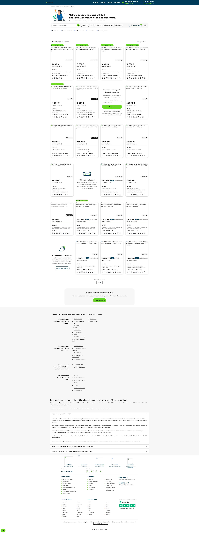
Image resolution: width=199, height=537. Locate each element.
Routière (91, 483)
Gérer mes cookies (117, 522)
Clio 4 (107, 504)
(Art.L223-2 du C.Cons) (114, 115)
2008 (90, 504)
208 (90, 502)
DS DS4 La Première (79, 336)
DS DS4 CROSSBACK (79, 388)
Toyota (79, 514)
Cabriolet (108, 481)
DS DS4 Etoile (77, 330)
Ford (78, 508)
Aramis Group (66, 493)
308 (90, 506)
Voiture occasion (62, 6)
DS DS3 (76, 385)
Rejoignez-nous (66, 483)
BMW (78, 510)
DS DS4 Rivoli (93, 319)
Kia (78, 506)
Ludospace (91, 489)
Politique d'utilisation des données (100, 522)
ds (69, 6)
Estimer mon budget (62, 268)
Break (90, 485)
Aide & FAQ (65, 485)
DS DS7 (76, 375)
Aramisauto (54, 6)
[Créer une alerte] (3, 530)
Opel (63, 508)
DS (78, 516)
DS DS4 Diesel (77, 352)
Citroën (64, 506)
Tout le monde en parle (68, 487)
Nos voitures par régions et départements (110, 489)
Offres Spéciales (110, 483)
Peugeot (64, 504)
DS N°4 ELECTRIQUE (79, 390)
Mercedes (79, 512)
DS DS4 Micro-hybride (80, 359)
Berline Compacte (93, 481)
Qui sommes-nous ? (67, 479)
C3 (89, 510)
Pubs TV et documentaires (69, 491)
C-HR (107, 502)
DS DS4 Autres (93, 321)
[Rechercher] (78, 25)
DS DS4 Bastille (78, 319)
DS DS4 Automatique (79, 367)
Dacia (64, 510)
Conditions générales (70, 522)
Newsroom (65, 489)
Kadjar (108, 508)
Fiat (78, 502)
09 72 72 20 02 (67, 471)
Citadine (91, 479)
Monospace (92, 487)
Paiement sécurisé (130, 522)
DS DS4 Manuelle (78, 364)
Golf (107, 506)
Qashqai (108, 514)
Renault (64, 502)
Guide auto (109, 485)
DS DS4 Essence (78, 346)
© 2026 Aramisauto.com (99, 529)
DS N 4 (76, 383)
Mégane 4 (108, 510)
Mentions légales (83, 522)
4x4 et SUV (109, 479)
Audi (63, 514)
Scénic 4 (108, 512)
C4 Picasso (91, 512)
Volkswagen (65, 512)
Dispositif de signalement (100, 524)
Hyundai (79, 504)
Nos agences (65, 481)
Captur (90, 514)
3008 (90, 508)
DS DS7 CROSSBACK (79, 377)
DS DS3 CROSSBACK (79, 380)
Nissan (64, 516)
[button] (87, 25)
